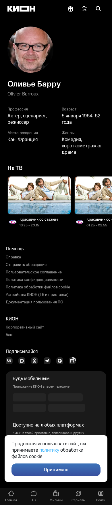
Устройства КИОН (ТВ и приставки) (37, 294)
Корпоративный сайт (25, 327)
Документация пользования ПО (34, 302)
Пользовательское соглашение (34, 272)
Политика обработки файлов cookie (38, 287)
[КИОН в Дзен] (61, 360)
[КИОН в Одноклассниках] (36, 360)
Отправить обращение (26, 264)
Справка (13, 257)
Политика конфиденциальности (34, 279)
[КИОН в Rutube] (74, 360)
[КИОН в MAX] (23, 360)
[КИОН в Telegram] (49, 360)
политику (49, 450)
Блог (10, 334)
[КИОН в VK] (11, 360)
